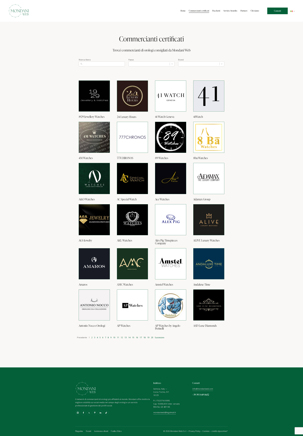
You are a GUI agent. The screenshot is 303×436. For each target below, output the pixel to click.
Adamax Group (201, 199)
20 (152, 337)
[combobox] (151, 63)
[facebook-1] (83, 412)
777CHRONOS (125, 158)
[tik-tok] (106, 412)
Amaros (83, 284)
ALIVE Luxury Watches (206, 240)
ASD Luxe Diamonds (205, 325)
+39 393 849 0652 (200, 394)
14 (129, 337)
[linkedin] (100, 412)
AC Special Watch (127, 199)
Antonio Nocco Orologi (92, 325)
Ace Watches (162, 199)
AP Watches (123, 325)
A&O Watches (87, 199)
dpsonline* (223, 431)
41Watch (198, 116)
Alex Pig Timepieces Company (166, 242)
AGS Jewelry (85, 240)
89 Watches (161, 158)
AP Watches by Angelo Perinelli (167, 327)
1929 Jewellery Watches (92, 116)
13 (126, 337)
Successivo (159, 337)
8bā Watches (200, 158)
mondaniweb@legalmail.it (164, 412)
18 (144, 337)
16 (137, 337)
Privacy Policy (194, 431)
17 (141, 337)
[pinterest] (94, 412)
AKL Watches (124, 240)
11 (118, 337)
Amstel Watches (164, 284)
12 (122, 337)
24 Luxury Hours (126, 116)
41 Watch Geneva (164, 116)
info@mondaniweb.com (202, 389)
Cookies (205, 431)
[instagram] (77, 412)
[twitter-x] (89, 412)
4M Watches (86, 158)
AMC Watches (125, 284)
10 (114, 337)
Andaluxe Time (201, 284)
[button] (293, 11)
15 (133, 337)
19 (148, 337)
